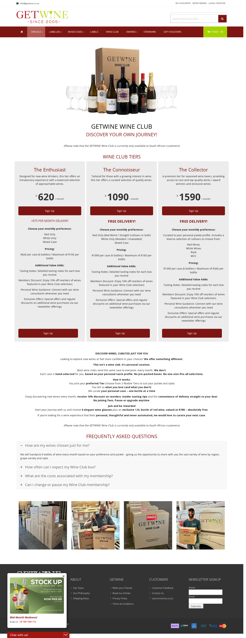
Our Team (78, 588)
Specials (36, 31)
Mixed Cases (75, 31)
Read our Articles (122, 593)
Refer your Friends (122, 588)
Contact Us (158, 593)
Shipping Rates (81, 598)
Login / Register (217, 3)
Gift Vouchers (172, 31)
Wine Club (112, 31)
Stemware (150, 31)
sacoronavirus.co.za (162, 598)
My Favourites (183, 3)
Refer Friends (200, 3)
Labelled (54, 31)
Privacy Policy (120, 598)
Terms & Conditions (123, 603)
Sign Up (49, 211)
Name (192, 587)
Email (191, 596)
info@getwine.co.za (29, 3)
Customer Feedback (162, 588)
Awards (131, 31)
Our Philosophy (81, 593)
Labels (94, 31)
